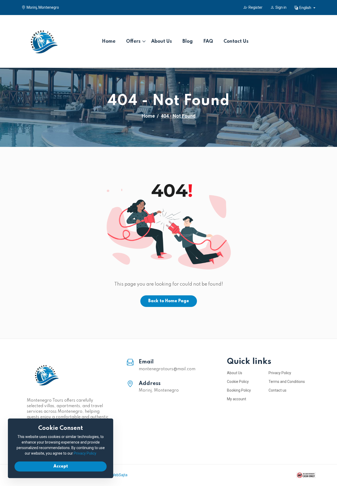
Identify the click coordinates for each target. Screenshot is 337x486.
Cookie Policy (238, 381)
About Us (161, 41)
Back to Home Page (168, 301)
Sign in (280, 7)
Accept (60, 466)
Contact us (277, 390)
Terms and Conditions (287, 381)
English (305, 7)
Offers (133, 41)
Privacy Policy (280, 373)
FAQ (208, 41)
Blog (187, 41)
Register (255, 7)
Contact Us (236, 41)
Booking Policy (239, 390)
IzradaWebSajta (114, 475)
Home (109, 41)
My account (236, 399)
